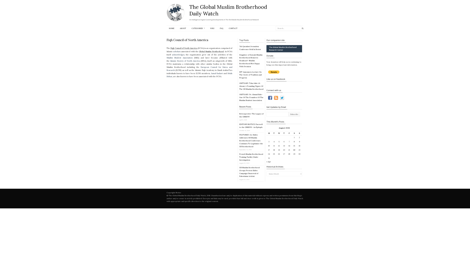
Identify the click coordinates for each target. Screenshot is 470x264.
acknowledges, (178, 55)
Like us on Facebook (275, 79)
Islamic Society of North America (185, 61)
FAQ (221, 28)
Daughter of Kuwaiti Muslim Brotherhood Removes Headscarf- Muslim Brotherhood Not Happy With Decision (250, 61)
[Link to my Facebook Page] (270, 98)
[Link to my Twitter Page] (282, 98)
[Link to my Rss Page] (276, 98)
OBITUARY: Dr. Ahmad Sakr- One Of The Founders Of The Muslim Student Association (251, 97)
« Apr (268, 162)
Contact (233, 28)
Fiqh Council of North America (183, 48)
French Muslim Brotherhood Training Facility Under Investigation (251, 157)
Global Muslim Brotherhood (211, 51)
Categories (197, 28)
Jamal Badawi (217, 73)
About (183, 28)
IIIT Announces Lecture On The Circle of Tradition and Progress (250, 75)
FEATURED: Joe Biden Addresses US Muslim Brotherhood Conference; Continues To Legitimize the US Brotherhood (251, 141)
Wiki (212, 28)
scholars (177, 51)
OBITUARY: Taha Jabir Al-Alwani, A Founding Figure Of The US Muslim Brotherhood (251, 86)
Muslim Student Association (180, 58)
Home (171, 28)
